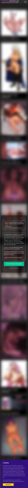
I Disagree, (14, 268)
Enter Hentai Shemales (14, 264)
